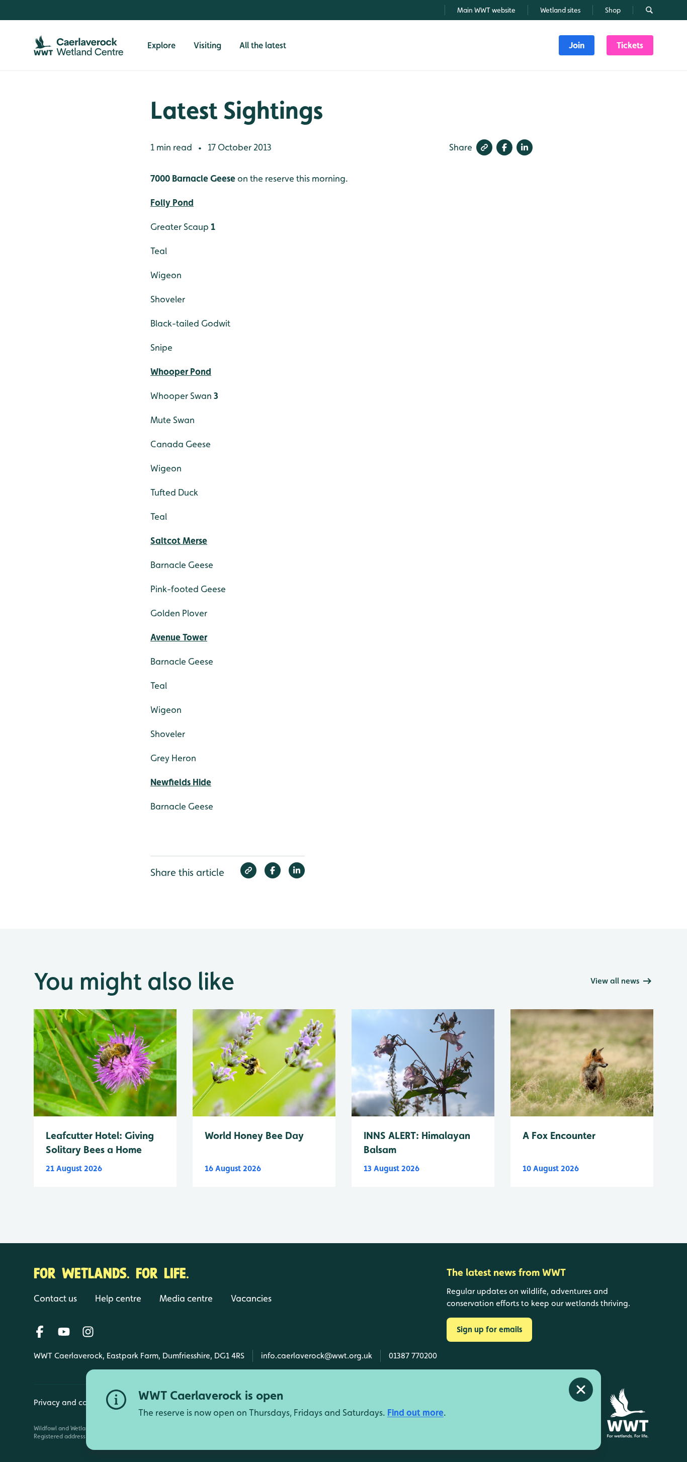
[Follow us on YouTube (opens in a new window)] (64, 1332)
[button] (484, 147)
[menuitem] (576, 45)
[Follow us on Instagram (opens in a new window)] (88, 1332)
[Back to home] (627, 1413)
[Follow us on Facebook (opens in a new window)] (40, 1332)
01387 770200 (413, 1355)
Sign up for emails (489, 1329)
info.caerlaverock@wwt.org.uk (316, 1355)
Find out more (415, 1412)
